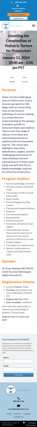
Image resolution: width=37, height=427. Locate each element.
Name (6, 358)
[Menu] (33, 25)
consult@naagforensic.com (18, 409)
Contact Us (18, 417)
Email (6, 366)
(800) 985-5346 (20, 2)
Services (17, 414)
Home (9, 414)
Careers (27, 414)
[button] (18, 375)
